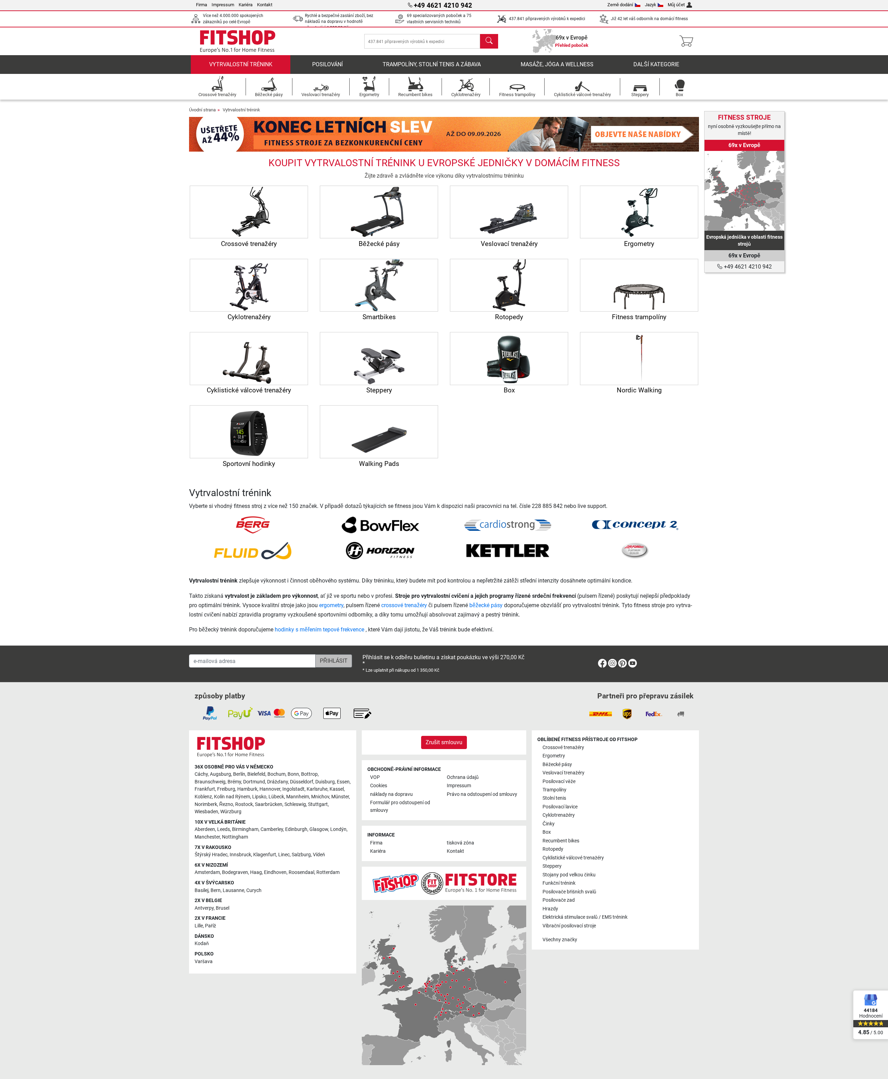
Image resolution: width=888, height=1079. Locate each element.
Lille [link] (199, 926)
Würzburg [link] (230, 812)
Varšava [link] (204, 962)
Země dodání (620, 4)
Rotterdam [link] (328, 872)
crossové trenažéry (404, 605)
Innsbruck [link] (240, 855)
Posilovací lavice (560, 807)
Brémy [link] (234, 782)
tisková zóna (460, 843)
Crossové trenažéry (563, 747)
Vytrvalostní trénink (240, 64)
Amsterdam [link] (207, 872)
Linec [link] (284, 855)
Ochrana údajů (463, 777)
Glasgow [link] (318, 829)
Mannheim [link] (297, 797)
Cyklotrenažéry (559, 815)
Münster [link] (340, 797)
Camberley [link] (272, 829)
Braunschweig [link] (210, 782)
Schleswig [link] (295, 804)
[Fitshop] (237, 40)
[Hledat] (489, 41)
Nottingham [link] (235, 837)
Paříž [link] (210, 926)
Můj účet (676, 4)
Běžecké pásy (557, 764)
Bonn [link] (293, 774)
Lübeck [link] (276, 797)
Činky (549, 824)
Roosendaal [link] (301, 872)
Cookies (378, 786)
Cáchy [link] (201, 774)
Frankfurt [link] (205, 789)
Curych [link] (254, 890)
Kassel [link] (337, 789)
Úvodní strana (202, 109)
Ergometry (554, 756)
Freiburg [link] (226, 789)
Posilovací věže (559, 781)
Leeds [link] (223, 829)
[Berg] (253, 524)
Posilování (327, 64)
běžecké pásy (486, 605)
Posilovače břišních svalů (569, 892)
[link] (744, 191)
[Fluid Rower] (252, 550)
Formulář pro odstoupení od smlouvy (400, 806)
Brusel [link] (222, 908)
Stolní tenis (554, 798)
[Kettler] (507, 550)
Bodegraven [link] (235, 872)
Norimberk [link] (206, 804)
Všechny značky (560, 940)
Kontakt (264, 4)
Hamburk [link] (247, 789)
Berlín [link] (239, 774)
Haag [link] (256, 872)
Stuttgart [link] (318, 804)
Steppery (552, 866)
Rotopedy (553, 849)
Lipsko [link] (259, 797)
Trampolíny (554, 790)
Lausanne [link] (233, 890)
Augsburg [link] (220, 774)
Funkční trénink (559, 883)
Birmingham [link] (245, 829)
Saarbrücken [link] (268, 804)
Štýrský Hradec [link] (211, 855)
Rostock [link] (244, 804)
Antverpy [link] (204, 908)
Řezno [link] (226, 804)
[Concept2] (635, 524)
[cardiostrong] (507, 524)
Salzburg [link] (301, 855)
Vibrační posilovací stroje (569, 926)
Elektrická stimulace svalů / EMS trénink (585, 917)
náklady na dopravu (391, 794)
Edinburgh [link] (296, 829)
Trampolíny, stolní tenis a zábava (432, 64)
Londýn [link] (338, 829)
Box (547, 832)
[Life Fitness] (635, 550)
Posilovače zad (559, 900)
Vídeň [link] (319, 855)
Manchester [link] (207, 837)
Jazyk (650, 4)
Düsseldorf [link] (301, 782)
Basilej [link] (201, 890)
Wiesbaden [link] (206, 812)
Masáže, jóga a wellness (557, 64)
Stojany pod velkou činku (569, 875)
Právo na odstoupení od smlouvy (482, 794)
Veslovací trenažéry (563, 773)
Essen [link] (343, 782)
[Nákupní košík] (688, 41)
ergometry (331, 605)
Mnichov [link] (320, 797)
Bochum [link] (276, 774)
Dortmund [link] (254, 782)
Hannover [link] (269, 789)
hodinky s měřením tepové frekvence (320, 629)
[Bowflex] (380, 524)
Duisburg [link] (325, 782)
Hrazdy (550, 909)
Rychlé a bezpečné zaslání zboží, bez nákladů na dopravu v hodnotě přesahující (339, 21)
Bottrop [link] (309, 774)
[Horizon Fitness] (380, 550)
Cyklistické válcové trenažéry (573, 858)
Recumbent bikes (561, 841)
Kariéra (246, 4)
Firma (201, 4)
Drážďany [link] (277, 782)
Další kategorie (656, 64)
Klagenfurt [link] (264, 855)
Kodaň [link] (202, 943)
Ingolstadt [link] (293, 789)
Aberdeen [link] (205, 829)
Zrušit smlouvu (444, 742)
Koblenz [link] (203, 797)
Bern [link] (216, 890)
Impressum (223, 4)
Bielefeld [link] (256, 774)
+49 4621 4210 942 (747, 266)
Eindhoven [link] (275, 872)
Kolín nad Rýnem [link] (232, 797)
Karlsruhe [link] (317, 789)
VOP (375, 777)
